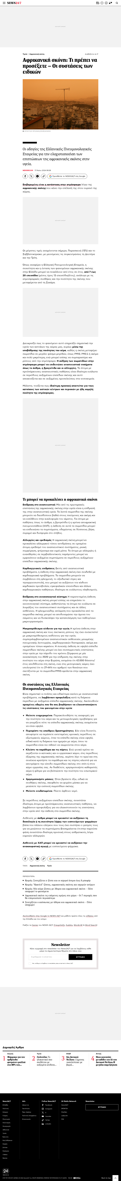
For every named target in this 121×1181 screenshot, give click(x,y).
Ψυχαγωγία (6, 1126)
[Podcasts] (106, 2)
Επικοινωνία (26, 1119)
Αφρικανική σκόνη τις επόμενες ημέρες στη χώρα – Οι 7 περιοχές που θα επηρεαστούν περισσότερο (61, 897)
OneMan (64, 1112)
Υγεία (25, 54)
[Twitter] (31, 176)
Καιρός (5, 1144)
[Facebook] (25, 176)
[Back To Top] (115, 1178)
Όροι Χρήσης (26, 1112)
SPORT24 (64, 1108)
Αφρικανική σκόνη (36, 54)
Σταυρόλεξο (59, 925)
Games (35, 925)
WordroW (78, 925)
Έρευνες (6, 1137)
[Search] (116, 2)
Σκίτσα (5, 1147)
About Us (25, 1105)
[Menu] (4, 3)
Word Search (91, 925)
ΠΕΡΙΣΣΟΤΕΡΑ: (29, 876)
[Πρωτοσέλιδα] (97, 2)
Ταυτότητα (26, 1108)
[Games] (110, 2)
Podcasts (6, 1151)
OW (62, 1119)
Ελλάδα (5, 1105)
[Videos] (102, 2)
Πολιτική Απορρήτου (29, 1115)
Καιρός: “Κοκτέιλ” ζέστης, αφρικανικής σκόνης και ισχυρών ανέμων (60, 884)
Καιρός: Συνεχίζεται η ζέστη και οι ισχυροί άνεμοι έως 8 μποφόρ (58, 880)
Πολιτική (6, 1108)
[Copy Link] (43, 176)
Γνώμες (5, 1115)
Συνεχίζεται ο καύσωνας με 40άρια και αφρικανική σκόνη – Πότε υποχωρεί (58, 903)
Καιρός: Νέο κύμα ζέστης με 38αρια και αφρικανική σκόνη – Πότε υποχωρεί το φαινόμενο (59, 890)
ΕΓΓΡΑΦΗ (102, 1107)
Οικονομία (6, 1119)
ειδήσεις (90, 916)
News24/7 (64, 1105)
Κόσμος (5, 1112)
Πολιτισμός (6, 1122)
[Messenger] (37, 176)
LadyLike (64, 1115)
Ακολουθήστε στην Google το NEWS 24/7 (41, 916)
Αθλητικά (6, 1129)
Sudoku (69, 925)
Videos (5, 1154)
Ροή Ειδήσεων (7, 1140)
